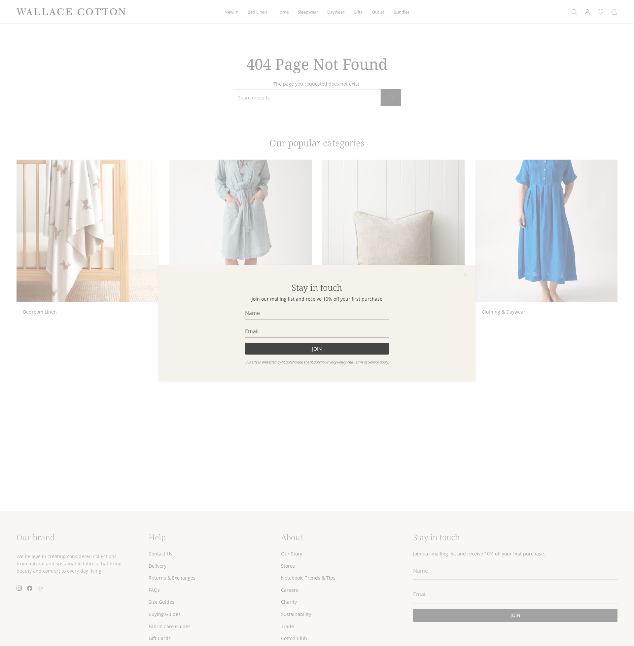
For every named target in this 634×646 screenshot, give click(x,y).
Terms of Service (366, 362)
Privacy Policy (335, 362)
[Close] (465, 275)
